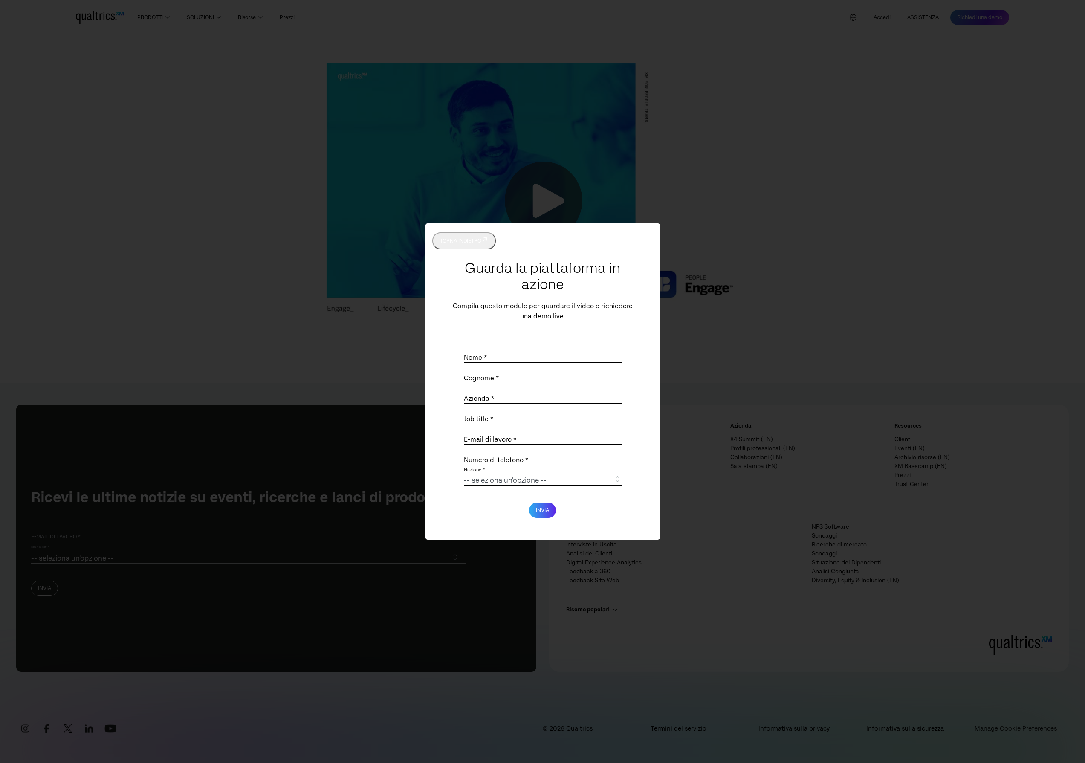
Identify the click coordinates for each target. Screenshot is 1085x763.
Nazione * (474, 470)
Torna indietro (460, 241)
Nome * (475, 357)
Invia (542, 510)
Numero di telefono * (496, 460)
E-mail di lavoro (490, 440)
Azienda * (479, 398)
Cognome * (481, 378)
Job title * (478, 419)
